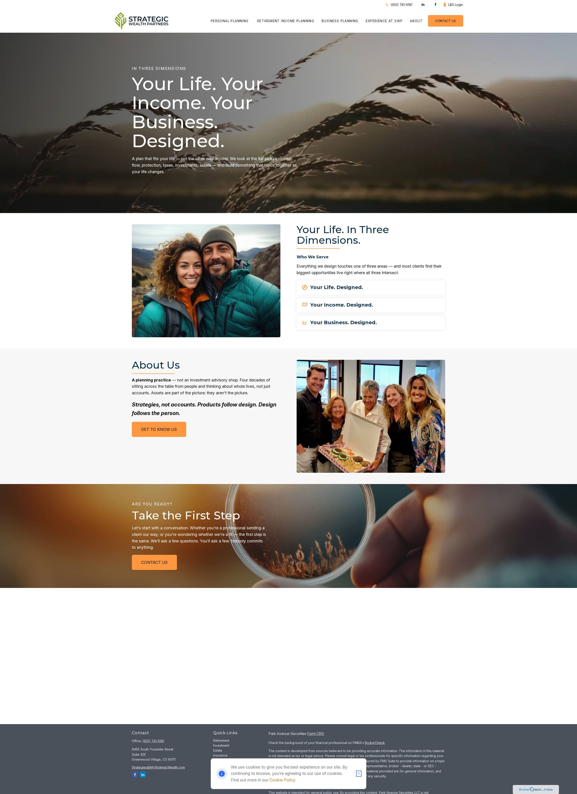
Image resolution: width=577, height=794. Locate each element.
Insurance (220, 755)
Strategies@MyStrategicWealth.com (158, 767)
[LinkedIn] (423, 4)
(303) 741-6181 (401, 5)
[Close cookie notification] (359, 773)
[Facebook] (435, 4)
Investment (221, 745)
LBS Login (455, 5)
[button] (230, 21)
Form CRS (315, 733)
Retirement (221, 740)
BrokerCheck (375, 743)
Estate (217, 750)
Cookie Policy (282, 780)
